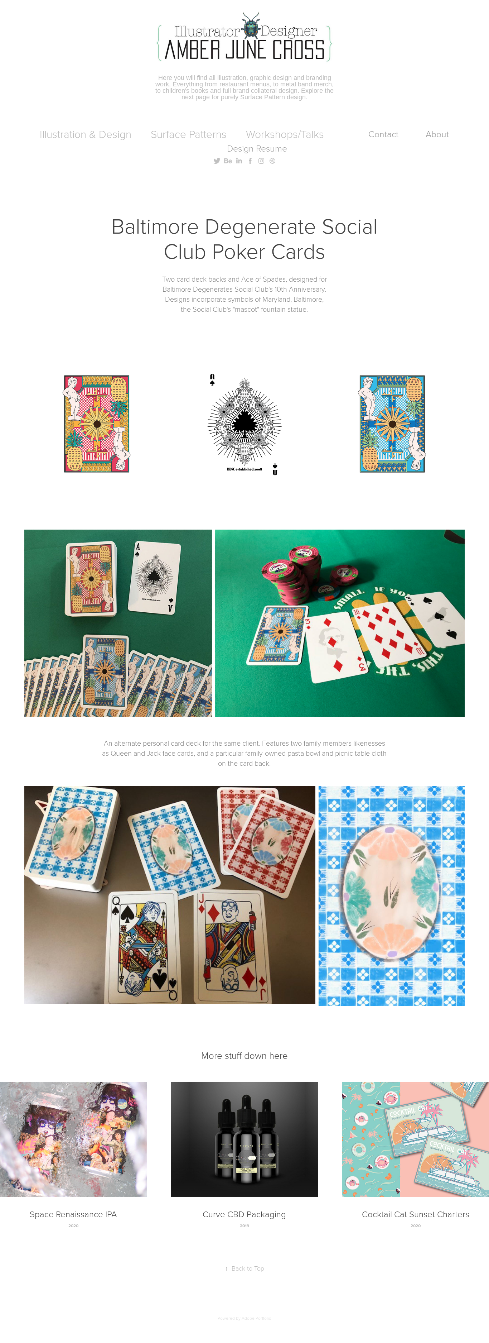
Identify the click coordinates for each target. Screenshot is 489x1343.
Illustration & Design (85, 133)
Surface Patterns (189, 133)
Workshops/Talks (285, 133)
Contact (383, 134)
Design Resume (257, 148)
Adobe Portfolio (256, 1318)
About (437, 134)
